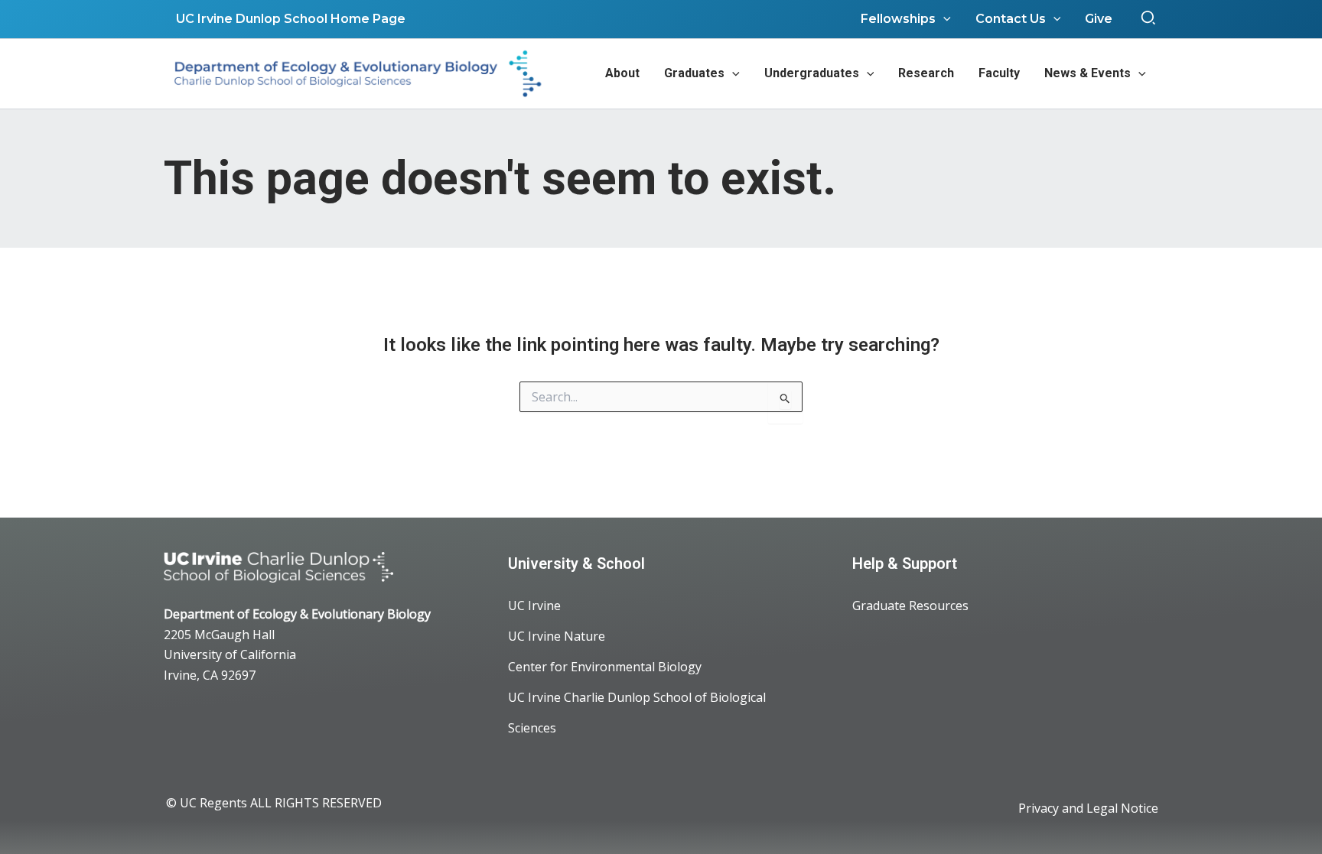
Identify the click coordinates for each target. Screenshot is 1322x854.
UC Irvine (534, 605)
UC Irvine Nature (556, 636)
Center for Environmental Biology (605, 666)
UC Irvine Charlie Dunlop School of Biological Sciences (637, 712)
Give (1098, 18)
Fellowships (898, 18)
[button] (1149, 19)
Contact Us (1010, 18)
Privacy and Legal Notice (1088, 808)
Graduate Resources (910, 605)
